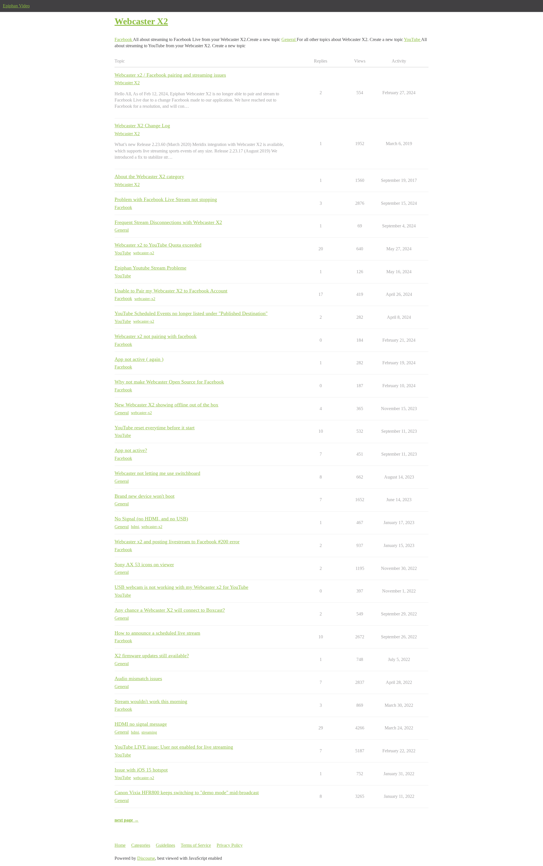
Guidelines (165, 845)
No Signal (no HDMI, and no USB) (151, 519)
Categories (140, 845)
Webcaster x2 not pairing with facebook (156, 336)
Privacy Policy (230, 845)
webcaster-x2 (143, 253)
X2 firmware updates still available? (152, 655)
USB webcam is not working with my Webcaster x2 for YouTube (181, 587)
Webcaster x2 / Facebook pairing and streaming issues (170, 75)
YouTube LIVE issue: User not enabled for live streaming (174, 747)
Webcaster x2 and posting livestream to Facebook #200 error (177, 541)
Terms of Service (196, 845)
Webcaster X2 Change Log (142, 125)
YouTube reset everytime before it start (155, 427)
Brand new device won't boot (144, 496)
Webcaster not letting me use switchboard (157, 473)
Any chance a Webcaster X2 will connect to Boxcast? (170, 610)
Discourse (146, 858)
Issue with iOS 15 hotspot (141, 770)
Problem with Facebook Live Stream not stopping (166, 199)
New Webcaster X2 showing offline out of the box (166, 405)
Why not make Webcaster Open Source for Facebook (169, 382)
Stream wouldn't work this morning (151, 701)
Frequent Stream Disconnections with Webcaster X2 (168, 222)
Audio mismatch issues (138, 678)
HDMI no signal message (141, 724)
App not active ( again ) (139, 359)
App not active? (131, 450)
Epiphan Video (16, 5)
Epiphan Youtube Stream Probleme (150, 268)
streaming (149, 732)
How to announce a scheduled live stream (157, 633)
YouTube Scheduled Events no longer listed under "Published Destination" (191, 313)
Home (120, 845)
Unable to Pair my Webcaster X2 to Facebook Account (171, 291)
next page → (127, 820)
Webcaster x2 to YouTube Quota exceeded (158, 245)
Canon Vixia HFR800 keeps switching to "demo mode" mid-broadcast (187, 792)
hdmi (135, 527)
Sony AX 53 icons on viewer (144, 564)
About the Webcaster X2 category (149, 176)
